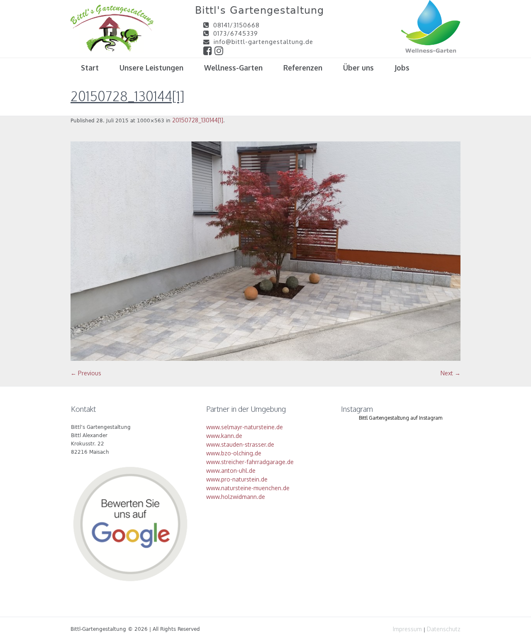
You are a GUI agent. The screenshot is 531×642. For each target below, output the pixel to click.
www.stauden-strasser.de (240, 444)
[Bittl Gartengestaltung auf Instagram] (219, 52)
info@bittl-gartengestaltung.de (263, 41)
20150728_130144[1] (197, 120)
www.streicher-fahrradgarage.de (250, 461)
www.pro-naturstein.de (237, 479)
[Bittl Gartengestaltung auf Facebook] (208, 52)
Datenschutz (443, 628)
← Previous (86, 373)
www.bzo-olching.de (233, 453)
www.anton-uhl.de (231, 470)
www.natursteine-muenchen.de (248, 487)
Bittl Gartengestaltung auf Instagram (400, 418)
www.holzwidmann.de (235, 496)
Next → (450, 373)
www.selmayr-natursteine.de (244, 426)
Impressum (407, 628)
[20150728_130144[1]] (265, 251)
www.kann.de (224, 435)
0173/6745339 (235, 33)
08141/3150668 (236, 25)
